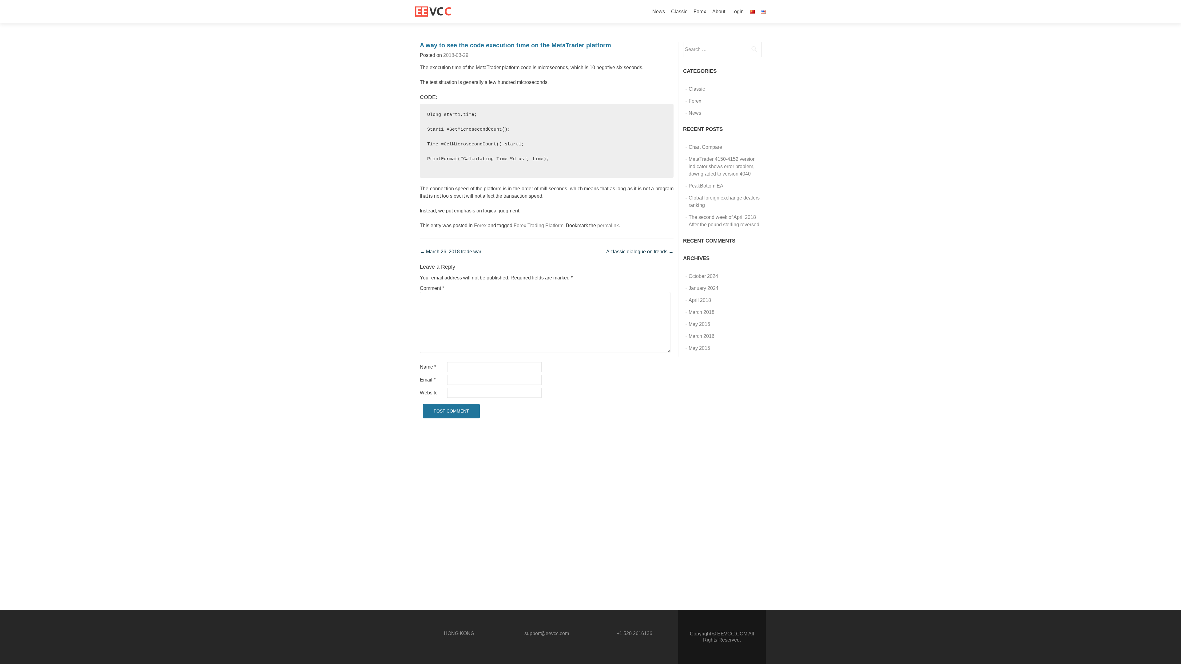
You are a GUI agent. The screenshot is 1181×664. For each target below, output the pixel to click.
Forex (700, 11)
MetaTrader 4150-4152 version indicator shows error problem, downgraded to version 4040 (722, 166)
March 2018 (701, 312)
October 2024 (703, 276)
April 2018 (700, 300)
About (718, 11)
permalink (608, 225)
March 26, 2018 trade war (450, 251)
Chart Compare (705, 147)
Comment (432, 288)
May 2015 (699, 348)
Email (427, 379)
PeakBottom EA (706, 185)
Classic (679, 11)
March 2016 (701, 336)
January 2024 (703, 288)
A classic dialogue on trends (640, 251)
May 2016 (699, 324)
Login (737, 11)
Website (429, 392)
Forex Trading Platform (538, 225)
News (658, 11)
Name (428, 367)
